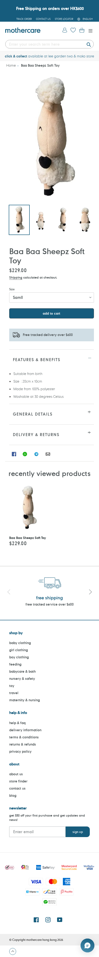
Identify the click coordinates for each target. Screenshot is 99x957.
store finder (18, 781)
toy (11, 686)
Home (11, 65)
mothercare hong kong (41, 940)
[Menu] (89, 30)
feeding (15, 664)
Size (12, 289)
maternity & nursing (24, 700)
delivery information (25, 730)
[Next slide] (90, 592)
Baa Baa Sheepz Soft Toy (40, 65)
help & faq (17, 723)
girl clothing (18, 650)
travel (13, 693)
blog (12, 795)
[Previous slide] (8, 592)
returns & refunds (22, 744)
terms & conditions (24, 737)
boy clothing (19, 657)
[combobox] (49, 44)
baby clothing (20, 643)
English (88, 19)
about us (16, 774)
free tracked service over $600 (50, 604)
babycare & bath (22, 671)
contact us (17, 788)
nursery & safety (22, 678)
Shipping (15, 277)
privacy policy (20, 751)
